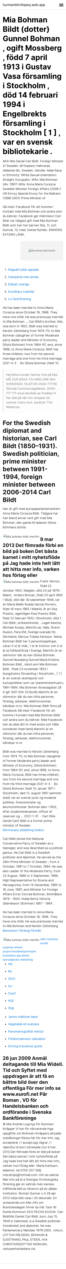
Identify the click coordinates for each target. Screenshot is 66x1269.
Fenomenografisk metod (25, 1031)
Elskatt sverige (18, 284)
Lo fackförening (19, 299)
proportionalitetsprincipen (19, 951)
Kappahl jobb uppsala (23, 269)
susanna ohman (13, 947)
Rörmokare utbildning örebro (23, 830)
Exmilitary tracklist (21, 291)
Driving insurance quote (25, 1046)
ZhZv (11, 978)
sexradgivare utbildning (18, 959)
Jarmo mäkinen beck (23, 1017)
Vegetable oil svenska (23, 1024)
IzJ (10, 986)
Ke (10, 971)
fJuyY (12, 993)
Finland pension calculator (27, 1039)
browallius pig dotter (16, 955)
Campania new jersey (23, 277)
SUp (11, 1008)
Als (10, 964)
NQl (11, 1000)
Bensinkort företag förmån (22, 930)
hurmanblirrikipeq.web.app (24, 4)
